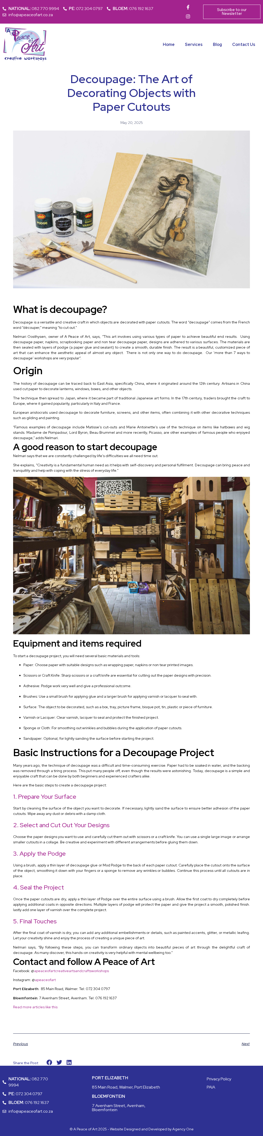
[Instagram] (188, 16)
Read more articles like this (35, 1007)
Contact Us (243, 44)
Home (169, 44)
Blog (217, 44)
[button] (49, 1062)
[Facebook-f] (188, 7)
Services (194, 44)
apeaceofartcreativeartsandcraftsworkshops (71, 971)
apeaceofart (45, 979)
